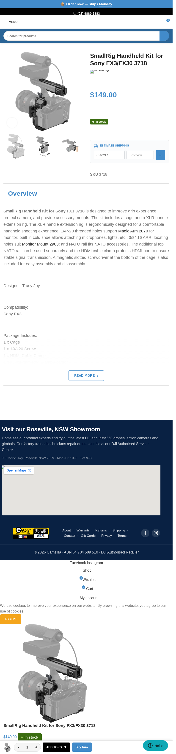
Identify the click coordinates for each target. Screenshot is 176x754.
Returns (101, 530)
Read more (84, 375)
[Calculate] (160, 155)
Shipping (119, 530)
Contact (69, 535)
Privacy (106, 535)
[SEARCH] (164, 36)
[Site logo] (86, 22)
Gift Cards (88, 535)
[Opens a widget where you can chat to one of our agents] (155, 746)
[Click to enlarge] (12, 123)
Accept (11, 619)
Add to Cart (56, 747)
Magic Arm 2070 (133, 231)
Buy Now (82, 747)
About (66, 530)
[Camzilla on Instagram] (156, 533)
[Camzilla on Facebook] (145, 533)
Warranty (83, 530)
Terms (122, 535)
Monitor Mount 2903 (40, 244)
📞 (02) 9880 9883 (86, 13)
